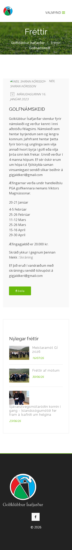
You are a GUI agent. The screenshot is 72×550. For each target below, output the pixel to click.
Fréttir (55, 43)
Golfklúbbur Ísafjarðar (28, 43)
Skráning (26, 257)
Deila (21, 291)
